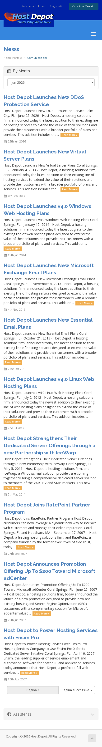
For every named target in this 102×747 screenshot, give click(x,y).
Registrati (56, 6)
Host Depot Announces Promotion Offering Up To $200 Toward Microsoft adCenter (49, 571)
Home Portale (13, 57)
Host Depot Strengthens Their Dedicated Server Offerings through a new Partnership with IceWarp (50, 445)
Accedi (42, 6)
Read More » (70, 135)
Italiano (27, 6)
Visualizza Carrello (83, 6)
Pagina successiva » (76, 690)
